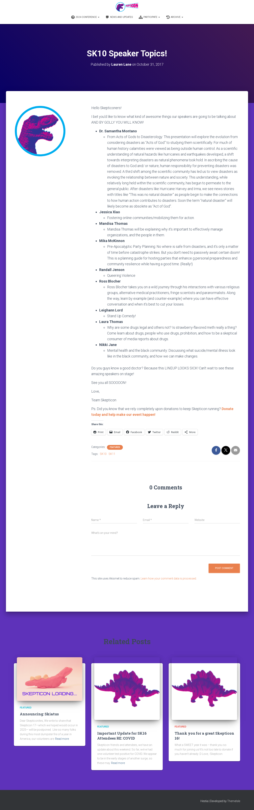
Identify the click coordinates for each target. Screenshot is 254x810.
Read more (62, 738)
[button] (98, 17)
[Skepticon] (127, 7)
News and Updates (121, 17)
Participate (150, 17)
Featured (115, 447)
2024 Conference (86, 17)
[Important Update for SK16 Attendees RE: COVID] (127, 688)
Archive (176, 17)
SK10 (103, 453)
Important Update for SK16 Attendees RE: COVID (122, 736)
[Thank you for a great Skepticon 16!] (204, 688)
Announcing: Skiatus (39, 714)
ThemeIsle (233, 801)
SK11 (112, 453)
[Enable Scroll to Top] (246, 802)
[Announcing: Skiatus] (49, 678)
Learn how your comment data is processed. (169, 578)
